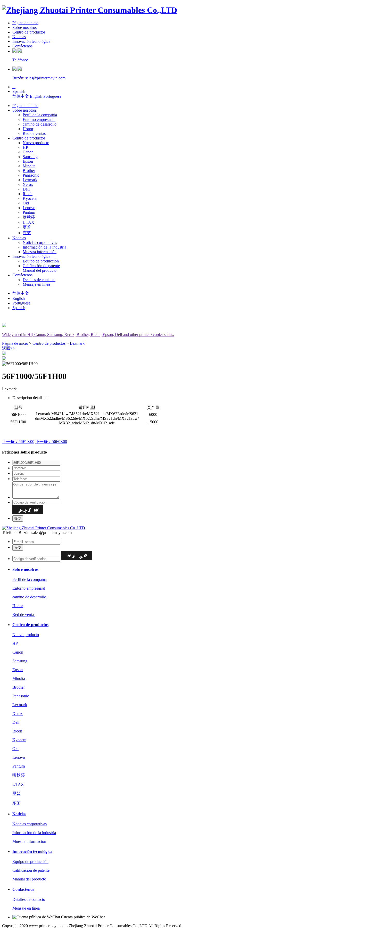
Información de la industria (44, 247)
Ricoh (27, 194)
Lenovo (29, 207)
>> (8, 348)
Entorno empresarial (39, 119)
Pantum (29, 212)
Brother (29, 170)
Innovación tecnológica (31, 41)
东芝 (27, 232)
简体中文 (20, 96)
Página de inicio (25, 23)
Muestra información (39, 252)
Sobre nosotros (24, 27)
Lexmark (30, 180)
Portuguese (52, 96)
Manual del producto (39, 270)
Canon (28, 152)
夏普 (27, 227)
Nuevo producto (36, 143)
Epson (28, 161)
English (36, 96)
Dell (26, 189)
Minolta (29, 166)
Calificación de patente (41, 265)
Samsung (30, 156)
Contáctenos (22, 46)
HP (25, 147)
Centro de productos (28, 32)
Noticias (19, 37)
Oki (26, 203)
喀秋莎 (29, 217)
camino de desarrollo (39, 124)
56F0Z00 (51, 441)
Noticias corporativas (40, 242)
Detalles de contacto (39, 279)
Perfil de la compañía (40, 115)
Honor (28, 129)
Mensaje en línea (36, 284)
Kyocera (30, 198)
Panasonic (31, 175)
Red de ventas (34, 133)
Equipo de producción (41, 261)
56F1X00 (18, 441)
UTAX (28, 222)
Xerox (28, 184)
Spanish (19, 91)
